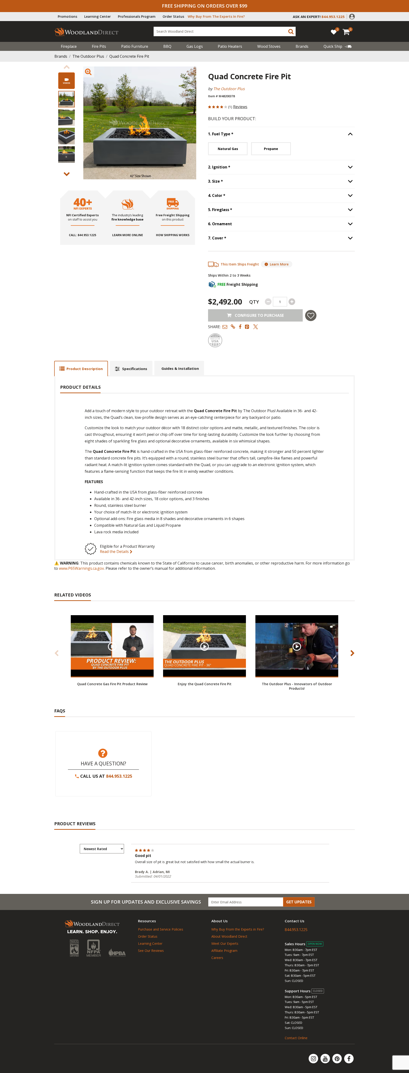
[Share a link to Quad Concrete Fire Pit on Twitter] (255, 326)
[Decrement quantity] (268, 301)
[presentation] (66, 99)
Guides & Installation (180, 368)
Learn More (279, 264)
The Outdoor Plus (88, 56)
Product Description (85, 368)
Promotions (67, 16)
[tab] (81, 368)
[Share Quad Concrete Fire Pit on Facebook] (240, 326)
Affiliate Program (224, 950)
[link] (337, 46)
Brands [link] (302, 46)
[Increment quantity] (291, 301)
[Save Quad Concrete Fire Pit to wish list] (310, 315)
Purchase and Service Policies (160, 929)
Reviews (240, 106)
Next (66, 174)
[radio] (228, 148)
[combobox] (225, 31)
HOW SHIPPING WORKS (172, 235)
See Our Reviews (151, 950)
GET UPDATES (298, 902)
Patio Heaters (230, 46)
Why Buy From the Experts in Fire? (237, 929)
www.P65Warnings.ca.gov (81, 568)
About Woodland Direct (229, 936)
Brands (60, 56)
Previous (66, 67)
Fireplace (69, 46)
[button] (352, 16)
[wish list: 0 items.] (334, 32)
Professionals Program (137, 16)
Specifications (134, 368)
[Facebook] (349, 1058)
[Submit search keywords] (290, 31)
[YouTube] (326, 1058)
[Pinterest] (337, 1058)
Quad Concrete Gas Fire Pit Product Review (112, 684)
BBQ (167, 46)
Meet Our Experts (224, 943)
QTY (254, 302)
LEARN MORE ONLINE (127, 235)
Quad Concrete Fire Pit (129, 56)
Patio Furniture (134, 46)
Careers (217, 957)
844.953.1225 (119, 776)
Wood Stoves (268, 46)
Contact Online (296, 1038)
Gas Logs (195, 46)
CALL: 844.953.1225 (82, 235)
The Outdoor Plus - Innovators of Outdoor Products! (297, 686)
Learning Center (97, 16)
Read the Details (115, 551)
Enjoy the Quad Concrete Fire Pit (204, 684)
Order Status (173, 16)
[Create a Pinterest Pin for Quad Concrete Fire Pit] (247, 326)
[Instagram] (314, 1058)
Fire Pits (99, 46)
